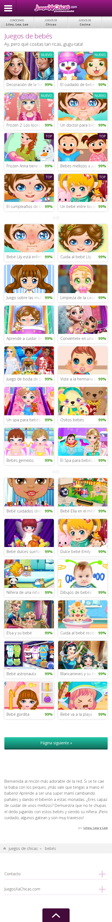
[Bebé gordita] (29, 695)
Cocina (85, 22)
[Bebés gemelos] (29, 441)
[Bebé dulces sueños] (29, 532)
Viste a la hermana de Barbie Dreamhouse (83, 379)
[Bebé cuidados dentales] (29, 491)
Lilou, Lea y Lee (95, 828)
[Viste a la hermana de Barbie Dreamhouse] (82, 359)
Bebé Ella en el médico (80, 511)
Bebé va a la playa (76, 714)
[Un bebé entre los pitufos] (82, 187)
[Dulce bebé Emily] (82, 532)
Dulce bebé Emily (75, 551)
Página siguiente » (56, 742)
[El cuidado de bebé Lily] (82, 65)
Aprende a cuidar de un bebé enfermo (30, 338)
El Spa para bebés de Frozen (83, 460)
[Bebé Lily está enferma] (29, 237)
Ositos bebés (72, 419)
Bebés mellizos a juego (80, 165)
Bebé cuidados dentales (28, 511)
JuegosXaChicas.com (56, 8)
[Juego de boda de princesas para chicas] (29, 359)
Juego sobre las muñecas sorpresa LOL (30, 297)
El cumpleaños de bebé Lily (30, 206)
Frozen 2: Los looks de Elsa (30, 125)
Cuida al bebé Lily (75, 256)
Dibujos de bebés (76, 592)
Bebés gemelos (20, 460)
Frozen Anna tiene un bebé (30, 165)
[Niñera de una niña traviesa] (29, 573)
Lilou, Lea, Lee (17, 22)
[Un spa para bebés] (29, 400)
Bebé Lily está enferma (26, 256)
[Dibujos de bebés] (82, 573)
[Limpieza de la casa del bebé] (82, 278)
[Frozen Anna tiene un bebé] (29, 146)
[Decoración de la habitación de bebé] (29, 65)
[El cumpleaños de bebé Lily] (29, 187)
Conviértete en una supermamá (83, 338)
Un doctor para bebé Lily (82, 125)
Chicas (51, 22)
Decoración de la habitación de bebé (30, 84)
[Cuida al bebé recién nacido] (82, 613)
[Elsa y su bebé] (29, 613)
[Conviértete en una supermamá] (82, 319)
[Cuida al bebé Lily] (82, 237)
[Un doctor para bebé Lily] (82, 106)
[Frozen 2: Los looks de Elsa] (29, 106)
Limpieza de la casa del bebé (83, 297)
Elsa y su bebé (19, 632)
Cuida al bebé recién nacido (83, 632)
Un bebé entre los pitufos (82, 206)
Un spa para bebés (24, 419)
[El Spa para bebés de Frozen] (82, 441)
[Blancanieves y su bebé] (82, 654)
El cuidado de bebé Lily (80, 84)
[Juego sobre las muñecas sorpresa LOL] (29, 278)
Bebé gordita (18, 714)
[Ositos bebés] (82, 400)
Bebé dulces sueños (24, 551)
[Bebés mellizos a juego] (82, 146)
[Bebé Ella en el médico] (82, 491)
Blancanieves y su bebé (80, 673)
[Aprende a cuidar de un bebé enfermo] (29, 319)
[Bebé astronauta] (29, 654)
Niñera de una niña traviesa (30, 592)
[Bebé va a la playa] (82, 695)
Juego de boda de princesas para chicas (30, 379)
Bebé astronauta (21, 673)
